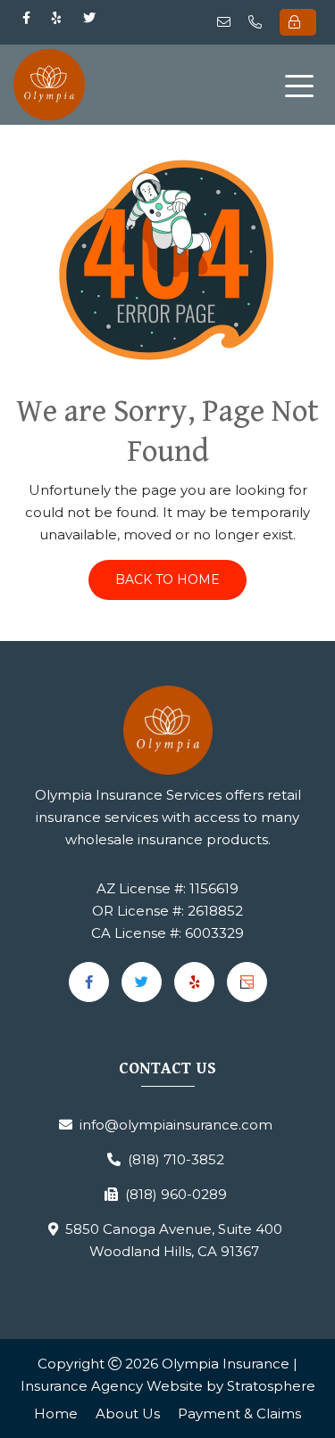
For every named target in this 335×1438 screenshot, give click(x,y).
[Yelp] (57, 18)
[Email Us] (227, 22)
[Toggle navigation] (303, 84)
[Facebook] (26, 18)
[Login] (298, 22)
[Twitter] (89, 18)
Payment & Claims (239, 1413)
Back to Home (167, 579)
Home (56, 1413)
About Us (128, 1413)
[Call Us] (258, 22)
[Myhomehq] (247, 982)
